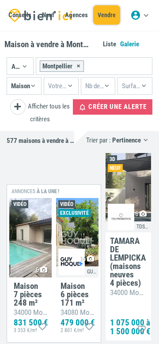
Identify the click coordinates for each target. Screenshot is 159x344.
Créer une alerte (117, 107)
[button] (20, 66)
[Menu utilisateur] (139, 15)
